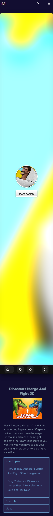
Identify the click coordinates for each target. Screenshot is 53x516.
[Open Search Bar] (37, 3)
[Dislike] (20, 369)
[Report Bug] (30, 369)
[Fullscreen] (45, 369)
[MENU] (48, 3)
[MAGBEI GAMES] (3, 3)
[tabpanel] (26, 481)
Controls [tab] (11, 501)
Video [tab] (9, 508)
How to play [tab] (13, 461)
